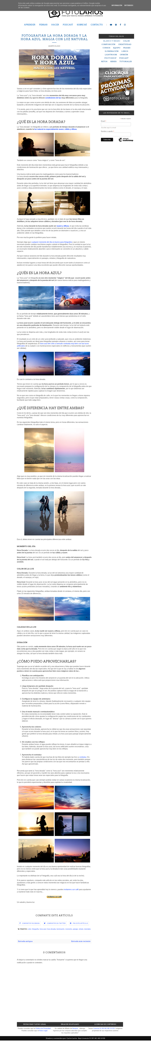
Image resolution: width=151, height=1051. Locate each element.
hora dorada (51, 929)
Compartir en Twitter (56, 923)
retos (104, 61)
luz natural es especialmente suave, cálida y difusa (55, 129)
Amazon (75, 1028)
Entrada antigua (25, 941)
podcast (123, 58)
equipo (116, 48)
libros (124, 51)
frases (126, 48)
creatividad (124, 44)
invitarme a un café (71, 889)
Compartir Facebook (31, 923)
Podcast (68, 25)
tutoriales (87, 929)
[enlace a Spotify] (115, 25)
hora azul (43, 929)
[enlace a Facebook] (120, 25)
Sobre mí (82, 25)
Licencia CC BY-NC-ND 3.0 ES (104, 1028)
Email (103, 121)
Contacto (97, 25)
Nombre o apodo (107, 131)
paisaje (75, 929)
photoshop (110, 58)
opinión (124, 55)
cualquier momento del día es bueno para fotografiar (51, 242)
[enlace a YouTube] (111, 25)
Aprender (29, 25)
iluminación (60, 929)
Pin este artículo (80, 923)
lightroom (111, 55)
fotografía (35, 929)
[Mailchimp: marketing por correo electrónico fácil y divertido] (126, 141)
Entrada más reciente (80, 941)
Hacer (55, 25)
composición (108, 44)
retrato (81, 929)
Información (117, 5)
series (113, 61)
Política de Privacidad (43, 1028)
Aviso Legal (43, 1030)
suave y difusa (63, 226)
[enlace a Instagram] (124, 25)
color (29, 929)
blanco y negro (111, 41)
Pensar (43, 25)
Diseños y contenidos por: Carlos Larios (61, 1038)
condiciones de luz (53, 98)
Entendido (128, 5)
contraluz (82, 757)
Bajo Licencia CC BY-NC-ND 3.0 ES (91, 1038)
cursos (106, 48)
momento (68, 929)
